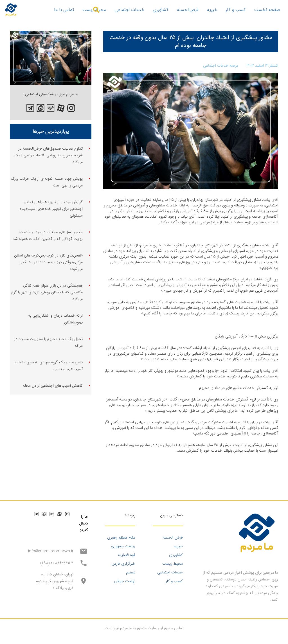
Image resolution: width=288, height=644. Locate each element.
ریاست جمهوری (123, 546)
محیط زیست (172, 563)
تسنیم (130, 572)
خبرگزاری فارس (123, 563)
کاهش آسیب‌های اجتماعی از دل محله (53, 385)
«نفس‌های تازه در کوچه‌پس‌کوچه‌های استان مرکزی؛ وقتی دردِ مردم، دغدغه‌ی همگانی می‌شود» (48, 262)
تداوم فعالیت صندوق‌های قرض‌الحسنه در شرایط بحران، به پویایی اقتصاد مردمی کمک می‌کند (48, 155)
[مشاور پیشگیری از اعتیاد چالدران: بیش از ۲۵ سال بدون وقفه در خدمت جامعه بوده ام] (50, 34)
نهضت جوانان (124, 581)
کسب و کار (174, 581)
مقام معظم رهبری (121, 537)
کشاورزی (176, 555)
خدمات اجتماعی (170, 572)
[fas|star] (71, 108)
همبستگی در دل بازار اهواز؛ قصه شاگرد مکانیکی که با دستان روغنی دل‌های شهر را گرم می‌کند (47, 292)
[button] (96, 10)
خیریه (178, 546)
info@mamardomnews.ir (50, 551)
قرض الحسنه (173, 537)
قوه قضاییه (126, 555)
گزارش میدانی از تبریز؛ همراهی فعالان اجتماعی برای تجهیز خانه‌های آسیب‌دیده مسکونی (51, 209)
